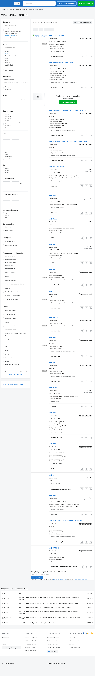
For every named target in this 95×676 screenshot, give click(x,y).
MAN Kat (52, 269)
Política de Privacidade (60, 579)
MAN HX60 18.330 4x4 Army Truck (61, 62)
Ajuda (4, 641)
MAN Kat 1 (52, 244)
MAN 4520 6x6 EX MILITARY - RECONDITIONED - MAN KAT (70, 141)
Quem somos (6, 637)
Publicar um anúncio (68, 102)
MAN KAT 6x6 (54, 548)
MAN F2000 (53, 387)
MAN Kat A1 (53, 219)
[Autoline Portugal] (7, 3)
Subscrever (37, 577)
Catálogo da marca (30, 650)
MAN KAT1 (53, 195)
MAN (50, 291)
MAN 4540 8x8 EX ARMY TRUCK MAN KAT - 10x (66, 521)
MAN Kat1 (52, 337)
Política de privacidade (31, 641)
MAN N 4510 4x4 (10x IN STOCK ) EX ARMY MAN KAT (68, 110)
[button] (86, 56)
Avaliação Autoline (30, 647)
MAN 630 (52, 475)
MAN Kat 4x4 (53, 317)
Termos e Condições (31, 637)
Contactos (5, 644)
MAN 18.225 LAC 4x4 (56, 35)
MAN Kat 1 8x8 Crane (56, 167)
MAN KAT (52, 413)
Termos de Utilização (80, 579)
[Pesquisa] (24, 3)
